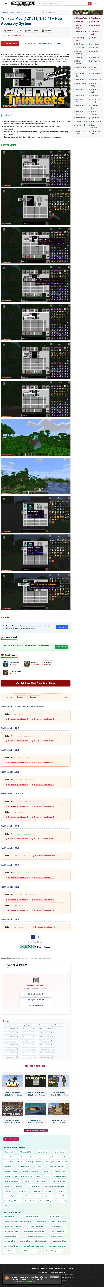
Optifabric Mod (81, 67)
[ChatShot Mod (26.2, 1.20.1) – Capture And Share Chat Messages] (35, 1109)
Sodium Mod (80, 47)
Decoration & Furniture (56, 1166)
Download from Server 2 (44, 719)
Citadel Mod (80, 105)
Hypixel (46, 1176)
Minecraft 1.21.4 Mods (11, 1053)
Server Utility (8, 1196)
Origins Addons (41, 1221)
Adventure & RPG (25, 1152)
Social (19, 1196)
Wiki (59, 43)
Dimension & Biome (10, 1171)
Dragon (46, 1171)
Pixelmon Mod (81, 31)
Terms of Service (47, 1268)
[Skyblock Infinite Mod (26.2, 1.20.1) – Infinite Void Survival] (12, 1081)
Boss (65, 1157)
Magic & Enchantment (11, 1181)
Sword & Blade (62, 1196)
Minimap (27, 1181)
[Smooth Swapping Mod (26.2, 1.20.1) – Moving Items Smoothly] (35, 1081)
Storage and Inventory (33, 1196)
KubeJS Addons (9, 1251)
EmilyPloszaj (49, 31)
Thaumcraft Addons (10, 1236)
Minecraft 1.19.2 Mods (11, 1037)
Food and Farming (27, 1176)
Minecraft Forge (81, 18)
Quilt (20, 35)
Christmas (7, 1166)
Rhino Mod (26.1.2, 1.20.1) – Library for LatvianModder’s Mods (59, 1121)
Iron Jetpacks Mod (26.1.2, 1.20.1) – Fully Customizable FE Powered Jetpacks (59, 1093)
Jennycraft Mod (81, 121)
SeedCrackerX (81, 118)
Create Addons (9, 1216)
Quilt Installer (95, 25)
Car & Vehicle (62, 1162)
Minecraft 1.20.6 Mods (29, 1045)
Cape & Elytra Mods (28, 1025)
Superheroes (49, 1196)
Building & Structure (34, 1162)
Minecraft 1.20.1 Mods (28, 1041)
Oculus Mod (95, 47)
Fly (16, 1176)
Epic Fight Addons (54, 1216)
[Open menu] (6, 3)
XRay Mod (79, 57)
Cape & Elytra (49, 1162)
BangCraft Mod (96, 121)
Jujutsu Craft (95, 57)
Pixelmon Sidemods (57, 1226)
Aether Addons (25, 1241)
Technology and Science (12, 1201)
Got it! (54, 1277)
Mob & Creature (41, 1181)
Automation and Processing (28, 1157)
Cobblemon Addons (31, 1216)
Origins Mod (80, 80)
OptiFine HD (95, 22)
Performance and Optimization (55, 1186)
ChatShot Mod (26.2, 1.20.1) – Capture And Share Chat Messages (35, 1121)
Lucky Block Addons (58, 1231)
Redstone (61, 1191)
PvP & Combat (22, 1191)
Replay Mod (80, 96)
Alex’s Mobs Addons (41, 1241)
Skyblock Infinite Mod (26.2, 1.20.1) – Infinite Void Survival (12, 1093)
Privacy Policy (60, 1268)
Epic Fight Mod (96, 61)
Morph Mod (94, 96)
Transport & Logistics (47, 1201)
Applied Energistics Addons (13, 1226)
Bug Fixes (20, 1162)
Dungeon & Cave (60, 1171)
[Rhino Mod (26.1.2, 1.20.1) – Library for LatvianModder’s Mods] (58, 1109)
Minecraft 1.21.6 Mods (46, 1053)
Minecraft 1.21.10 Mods (30, 1049)
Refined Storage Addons (54, 1251)
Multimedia (18, 1186)
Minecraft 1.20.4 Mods (11, 1045)
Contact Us (35, 1268)
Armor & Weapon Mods (11, 1025)
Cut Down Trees (24, 1166)
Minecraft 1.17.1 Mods (46, 1029)
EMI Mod (93, 38)
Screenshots (46, 43)
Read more (30, 1282)
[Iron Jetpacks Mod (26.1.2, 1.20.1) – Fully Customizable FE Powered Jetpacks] (58, 1081)
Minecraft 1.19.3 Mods (29, 1037)
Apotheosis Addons (59, 1241)
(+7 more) (40, 706)
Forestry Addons (9, 1241)
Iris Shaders (80, 44)
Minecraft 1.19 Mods (46, 1033)
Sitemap (70, 1268)
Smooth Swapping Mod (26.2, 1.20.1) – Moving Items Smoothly (35, 1093)
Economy (7, 1176)
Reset (66, 697)
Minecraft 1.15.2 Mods (11, 1029)
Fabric (16, 35)
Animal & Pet (42, 1152)
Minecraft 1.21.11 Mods (48, 1049)
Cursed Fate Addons (36, 1226)
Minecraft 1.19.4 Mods (46, 1037)
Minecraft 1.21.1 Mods (11, 1049)
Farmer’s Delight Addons (58, 1221)
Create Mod (94, 51)
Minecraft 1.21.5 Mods (29, 1053)
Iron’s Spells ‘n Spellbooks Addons (33, 1246)
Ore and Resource (34, 1186)
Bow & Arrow (8, 1162)
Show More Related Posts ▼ (36, 1130)
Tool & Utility (63, 1201)
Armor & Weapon (9, 1157)
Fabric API (79, 22)
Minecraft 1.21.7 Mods (11, 1057)
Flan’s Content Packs (11, 1231)
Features (30, 43)
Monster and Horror (59, 1181)
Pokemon (7, 1191)
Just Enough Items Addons (58, 1246)
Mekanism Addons (30, 1251)
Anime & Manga (59, 1152)
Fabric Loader (95, 18)
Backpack (45, 1157)
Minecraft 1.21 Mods (46, 1045)
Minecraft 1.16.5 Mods (29, 1029)
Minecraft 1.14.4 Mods (57, 1025)
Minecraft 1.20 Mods (11, 1041)
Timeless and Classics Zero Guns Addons (17, 1221)
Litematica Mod (96, 73)
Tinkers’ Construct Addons (34, 1236)
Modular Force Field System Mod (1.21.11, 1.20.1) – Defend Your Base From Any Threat (12, 1121)
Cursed (39, 1166)
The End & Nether (30, 1201)
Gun (38, 1176)
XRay (6, 1206)
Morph (6, 1186)
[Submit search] (90, 3)
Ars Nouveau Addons (11, 1246)
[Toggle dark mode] (96, 3)
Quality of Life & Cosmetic (42, 1191)
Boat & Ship (56, 1157)
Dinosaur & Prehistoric (30, 1171)
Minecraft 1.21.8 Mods (29, 1057)
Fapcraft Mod (95, 118)
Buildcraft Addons (57, 1236)
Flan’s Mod (79, 89)
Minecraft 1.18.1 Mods (11, 1033)
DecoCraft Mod (81, 83)
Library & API (42, 1025)
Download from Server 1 (18, 719)
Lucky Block (95, 44)
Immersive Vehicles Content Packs (35, 1231)
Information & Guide (60, 1176)
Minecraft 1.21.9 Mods (46, 1057)
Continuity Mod (81, 125)
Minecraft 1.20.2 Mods (45, 1041)
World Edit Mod (96, 80)
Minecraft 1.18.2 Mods (29, 1033)
